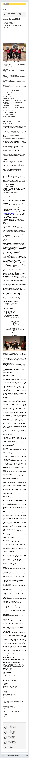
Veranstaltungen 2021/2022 (10, 726)
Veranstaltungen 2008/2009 (10, 740)
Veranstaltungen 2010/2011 (10, 737)
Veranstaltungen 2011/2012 (10, 736)
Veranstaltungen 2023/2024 (10, 723)
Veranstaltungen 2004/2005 (10, 744)
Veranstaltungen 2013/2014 (10, 733)
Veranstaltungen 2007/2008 (10, 741)
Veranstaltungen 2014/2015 (10, 732)
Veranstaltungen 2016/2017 (10, 731)
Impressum (10, 9)
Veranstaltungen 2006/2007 (10, 742)
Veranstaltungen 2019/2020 (10, 727)
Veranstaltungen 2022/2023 (10, 725)
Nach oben (25, 755)
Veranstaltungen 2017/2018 (10, 730)
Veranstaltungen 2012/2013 (10, 735)
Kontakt (4, 9)
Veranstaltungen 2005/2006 (10, 743)
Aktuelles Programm (9, 747)
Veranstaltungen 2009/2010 (10, 738)
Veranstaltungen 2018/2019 (10, 728)
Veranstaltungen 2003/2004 (10, 746)
